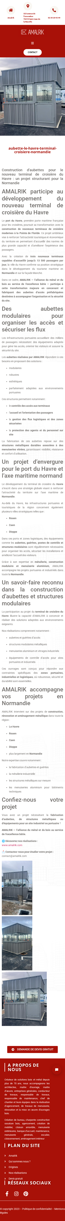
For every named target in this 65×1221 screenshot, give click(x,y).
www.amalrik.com (12, 845)
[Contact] (56, 1069)
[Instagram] (16, 1193)
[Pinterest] (25, 1193)
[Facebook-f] (7, 1193)
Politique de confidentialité (37, 1208)
